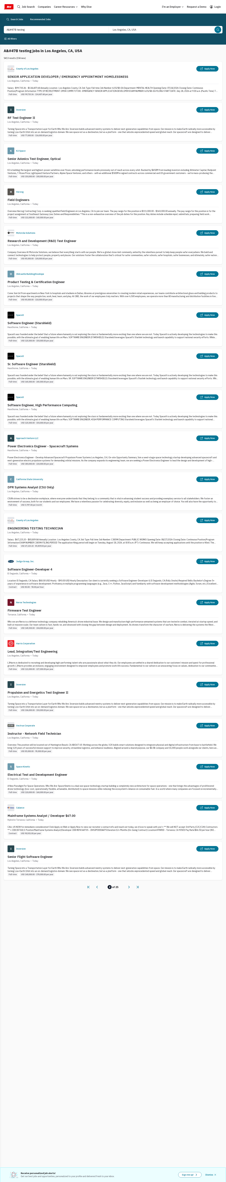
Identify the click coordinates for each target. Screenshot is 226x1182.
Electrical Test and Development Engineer (37, 775)
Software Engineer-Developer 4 (30, 569)
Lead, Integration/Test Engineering (32, 651)
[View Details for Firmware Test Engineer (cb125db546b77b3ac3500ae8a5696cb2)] (113, 614)
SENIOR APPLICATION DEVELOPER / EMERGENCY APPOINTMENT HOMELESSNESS (68, 77)
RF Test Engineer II (21, 118)
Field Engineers (18, 200)
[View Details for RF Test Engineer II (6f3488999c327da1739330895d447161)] (113, 122)
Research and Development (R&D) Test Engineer (42, 241)
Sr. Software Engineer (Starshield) (32, 364)
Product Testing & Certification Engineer (36, 282)
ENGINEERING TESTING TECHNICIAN (35, 528)
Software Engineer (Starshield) (30, 323)
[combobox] (53, 29)
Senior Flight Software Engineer (30, 857)
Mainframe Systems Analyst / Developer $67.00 (41, 816)
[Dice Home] (9, 7)
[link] (88, 887)
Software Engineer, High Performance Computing (42, 405)
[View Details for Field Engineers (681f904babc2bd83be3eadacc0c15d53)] (113, 204)
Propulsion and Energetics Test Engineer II (38, 692)
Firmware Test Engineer (25, 610)
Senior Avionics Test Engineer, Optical (34, 159)
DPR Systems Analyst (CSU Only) (31, 487)
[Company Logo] (11, 68)
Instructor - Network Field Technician (34, 733)
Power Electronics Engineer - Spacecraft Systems (43, 446)
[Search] (217, 29)
